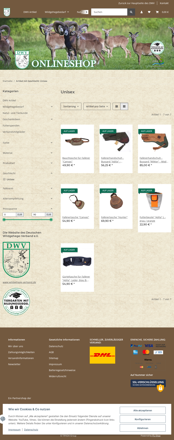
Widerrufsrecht (57, 376)
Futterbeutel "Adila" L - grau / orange (153, 219)
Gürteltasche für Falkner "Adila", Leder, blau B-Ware (76, 278)
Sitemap (53, 358)
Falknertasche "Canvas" (75, 217)
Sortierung (69, 106)
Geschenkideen (11, 119)
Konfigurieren (143, 419)
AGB (51, 352)
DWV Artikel (9, 100)
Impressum (14, 429)
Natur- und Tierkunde (15, 113)
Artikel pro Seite (95, 106)
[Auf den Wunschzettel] (88, 130)
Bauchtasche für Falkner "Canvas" (76, 159)
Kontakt (164, 3)
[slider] (4, 220)
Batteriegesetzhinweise (62, 370)
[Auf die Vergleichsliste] (79, 130)
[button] (141, 12)
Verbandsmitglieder (14, 131)
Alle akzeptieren (142, 410)
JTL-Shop (156, 435)
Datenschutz (31, 429)
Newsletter (14, 364)
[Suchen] (131, 12)
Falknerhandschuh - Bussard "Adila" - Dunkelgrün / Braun (112, 159)
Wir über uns (15, 346)
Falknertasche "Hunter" (114, 217)
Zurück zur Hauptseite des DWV (136, 3)
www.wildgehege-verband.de (19, 282)
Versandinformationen (21, 358)
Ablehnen (142, 428)
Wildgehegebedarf (13, 106)
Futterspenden (11, 125)
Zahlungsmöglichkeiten (21, 352)
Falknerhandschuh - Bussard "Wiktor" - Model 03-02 (154, 159)
